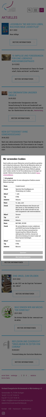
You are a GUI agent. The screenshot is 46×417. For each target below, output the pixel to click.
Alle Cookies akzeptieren (23, 257)
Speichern (23, 252)
